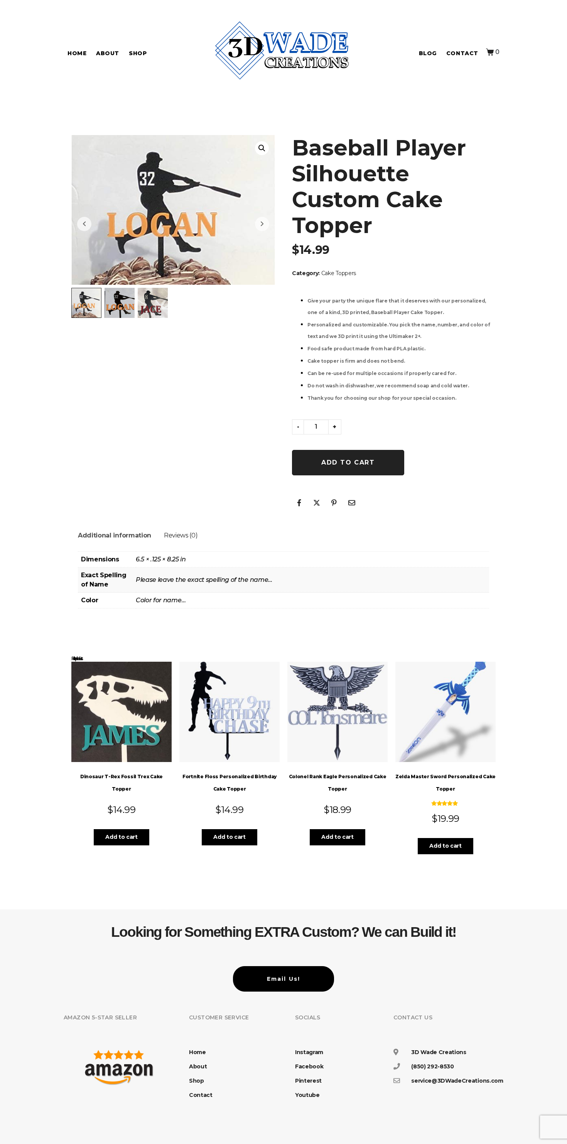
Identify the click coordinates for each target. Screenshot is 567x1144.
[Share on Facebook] (299, 502)
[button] (262, 148)
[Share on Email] (352, 502)
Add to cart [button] (121, 836)
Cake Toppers (338, 273)
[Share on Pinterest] (334, 502)
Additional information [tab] (114, 535)
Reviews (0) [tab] (180, 535)
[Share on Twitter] (317, 502)
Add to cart (348, 462)
